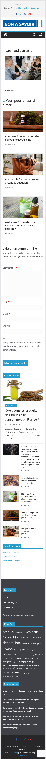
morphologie (30, 655)
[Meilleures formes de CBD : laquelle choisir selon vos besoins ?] (23, 198)
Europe (36, 643)
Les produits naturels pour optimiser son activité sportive (29, 480)
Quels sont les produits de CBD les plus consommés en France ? (22, 414)
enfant (23, 643)
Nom (6, 301)
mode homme (21, 655)
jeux (22, 649)
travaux (14, 672)
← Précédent (9, 90)
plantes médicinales (23, 665)
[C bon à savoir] (6, 35)
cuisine (25, 637)
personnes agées (10, 665)
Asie (5, 637)
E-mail (6, 313)
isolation (17, 650)
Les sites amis (8, 608)
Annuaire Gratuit (18, 615)
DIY (40, 637)
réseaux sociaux (28, 668)
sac (35, 668)
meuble (14, 655)
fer (41, 643)
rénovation (17, 668)
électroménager (18, 676)
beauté (10, 637)
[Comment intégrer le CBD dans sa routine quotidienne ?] (23, 112)
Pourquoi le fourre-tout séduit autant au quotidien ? (22, 181)
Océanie (24, 658)
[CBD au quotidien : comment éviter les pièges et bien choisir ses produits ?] (11, 499)
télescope (23, 673)
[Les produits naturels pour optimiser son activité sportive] (11, 482)
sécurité (6, 672)
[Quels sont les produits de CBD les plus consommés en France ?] (23, 390)
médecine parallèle (9, 658)
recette (5, 668)
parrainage (29, 661)
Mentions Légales (10, 602)
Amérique (32, 632)
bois (21, 637)
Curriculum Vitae (33, 637)
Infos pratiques (11, 405)
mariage (7, 654)
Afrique (8, 632)
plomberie (34, 665)
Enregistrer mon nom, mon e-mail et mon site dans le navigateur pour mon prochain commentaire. (22, 346)
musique (39, 654)
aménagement (19, 632)
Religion (10, 668)
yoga (27, 673)
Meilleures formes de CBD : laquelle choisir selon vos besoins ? (20, 225)
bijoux (16, 637)
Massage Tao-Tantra (11, 556)
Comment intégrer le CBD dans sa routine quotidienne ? (23, 138)
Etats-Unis (29, 643)
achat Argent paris (10, 691)
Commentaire (10, 267)
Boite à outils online (11, 552)
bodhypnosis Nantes (11, 561)
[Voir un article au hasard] (40, 35)
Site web (7, 325)
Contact (6, 597)
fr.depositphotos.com (30, 615)
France (8, 649)
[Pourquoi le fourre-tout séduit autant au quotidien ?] (23, 155)
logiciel (28, 650)
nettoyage (18, 658)
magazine (33, 650)
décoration (11, 642)
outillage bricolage (17, 661)
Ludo (19, 424)
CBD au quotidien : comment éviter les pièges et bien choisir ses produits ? (25, 8)
